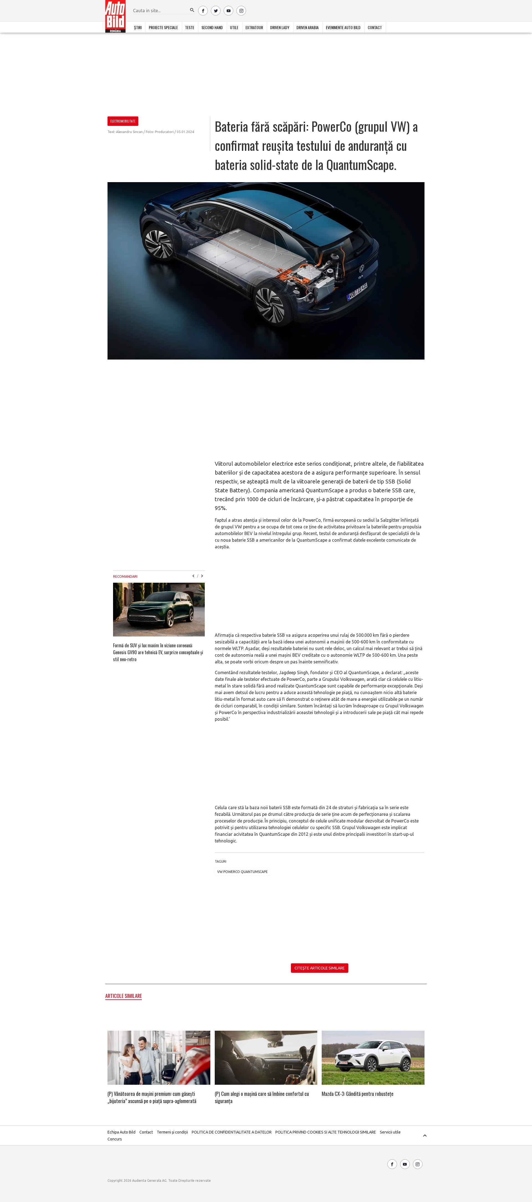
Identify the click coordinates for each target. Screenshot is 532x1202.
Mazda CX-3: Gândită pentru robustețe (357, 1093)
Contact (375, 27)
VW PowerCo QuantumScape (242, 872)
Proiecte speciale (163, 27)
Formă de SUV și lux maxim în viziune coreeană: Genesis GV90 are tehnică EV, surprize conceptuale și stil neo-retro (158, 652)
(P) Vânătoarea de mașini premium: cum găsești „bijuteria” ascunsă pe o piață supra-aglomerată (152, 1097)
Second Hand (212, 27)
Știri (138, 27)
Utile (234, 27)
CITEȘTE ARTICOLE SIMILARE (320, 968)
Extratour (254, 27)
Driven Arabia (307, 27)
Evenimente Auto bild (343, 27)
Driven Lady (279, 27)
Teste (189, 27)
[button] (192, 10)
